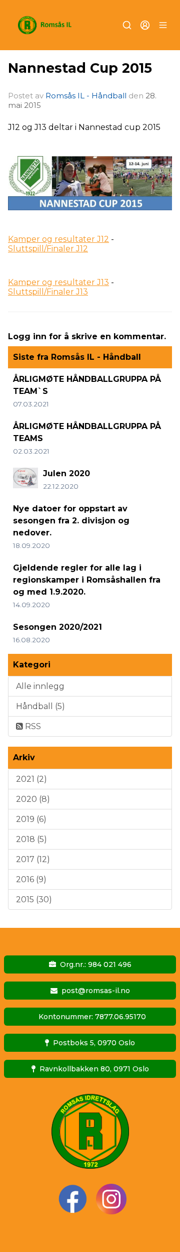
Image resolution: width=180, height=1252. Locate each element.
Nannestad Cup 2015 (80, 68)
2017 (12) (33, 859)
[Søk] (127, 25)
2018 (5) (31, 839)
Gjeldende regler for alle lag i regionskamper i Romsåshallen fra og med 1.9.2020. (86, 580)
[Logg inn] (145, 25)
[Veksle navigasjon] (163, 25)
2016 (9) (31, 879)
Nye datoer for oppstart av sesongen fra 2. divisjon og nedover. (71, 520)
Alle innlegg (40, 686)
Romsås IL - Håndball (86, 95)
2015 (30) (34, 899)
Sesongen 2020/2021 (57, 627)
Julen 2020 (66, 473)
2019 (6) (31, 819)
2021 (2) (31, 779)
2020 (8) (33, 799)
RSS (32, 726)
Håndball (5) (40, 706)
